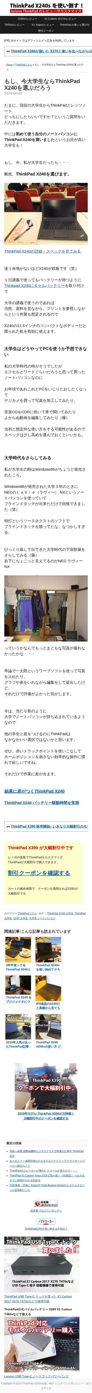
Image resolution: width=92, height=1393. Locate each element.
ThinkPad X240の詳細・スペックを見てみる (42, 251)
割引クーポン (46, 30)
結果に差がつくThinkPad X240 (34, 791)
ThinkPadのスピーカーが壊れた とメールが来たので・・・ (44, 1170)
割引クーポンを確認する (39, 873)
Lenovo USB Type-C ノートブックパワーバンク (36, 1376)
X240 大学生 (20, 918)
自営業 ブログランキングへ (46, 1210)
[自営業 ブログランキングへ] (46, 1205)
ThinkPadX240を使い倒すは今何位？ (46, 1228)
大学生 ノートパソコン (42, 918)
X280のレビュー (27, 18)
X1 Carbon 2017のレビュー (60, 18)
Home (9, 64)
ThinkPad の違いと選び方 (74, 24)
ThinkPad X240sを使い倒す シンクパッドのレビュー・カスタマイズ (46, 8)
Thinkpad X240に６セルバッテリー (34, 286)
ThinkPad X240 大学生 (60, 913)
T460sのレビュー (14, 24)
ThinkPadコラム (23, 64)
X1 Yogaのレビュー (43, 24)
